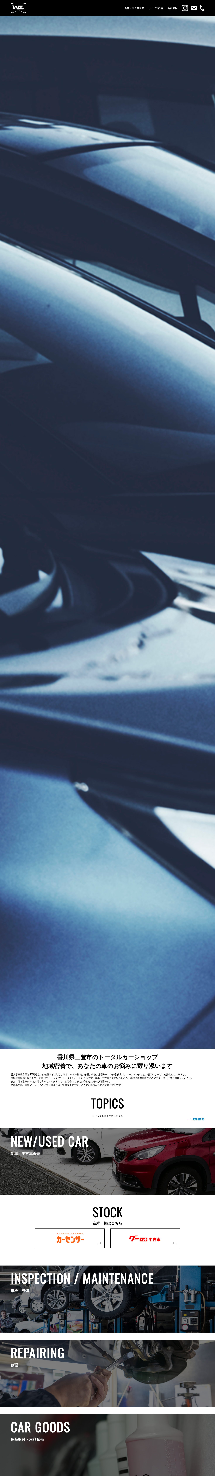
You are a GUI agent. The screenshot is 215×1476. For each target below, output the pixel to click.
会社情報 (172, 8)
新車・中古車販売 (134, 8)
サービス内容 (155, 8)
